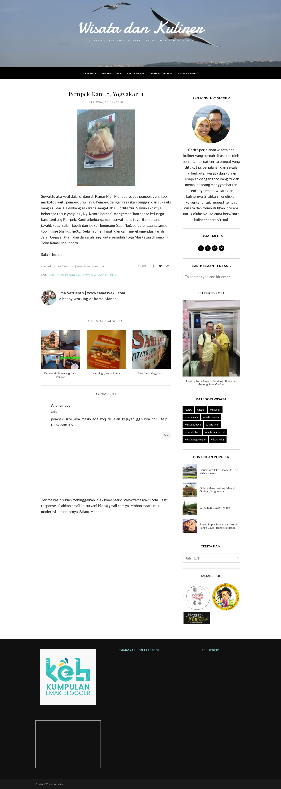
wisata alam (191, 417)
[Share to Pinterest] (168, 266)
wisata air (215, 409)
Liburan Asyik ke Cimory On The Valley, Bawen (219, 471)
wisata (201, 409)
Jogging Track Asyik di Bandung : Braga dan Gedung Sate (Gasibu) (211, 382)
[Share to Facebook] (153, 266)
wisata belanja (211, 417)
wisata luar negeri (215, 432)
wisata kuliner (105, 274)
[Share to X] (161, 266)
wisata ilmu (212, 424)
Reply (166, 435)
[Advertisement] (106, 553)
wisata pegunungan (195, 439)
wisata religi (217, 439)
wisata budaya (193, 424)
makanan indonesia (65, 274)
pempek (87, 274)
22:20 (54, 411)
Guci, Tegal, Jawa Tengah (215, 507)
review (188, 409)
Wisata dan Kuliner (140, 27)
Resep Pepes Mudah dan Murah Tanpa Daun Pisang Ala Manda (219, 526)
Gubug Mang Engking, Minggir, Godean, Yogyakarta (218, 489)
